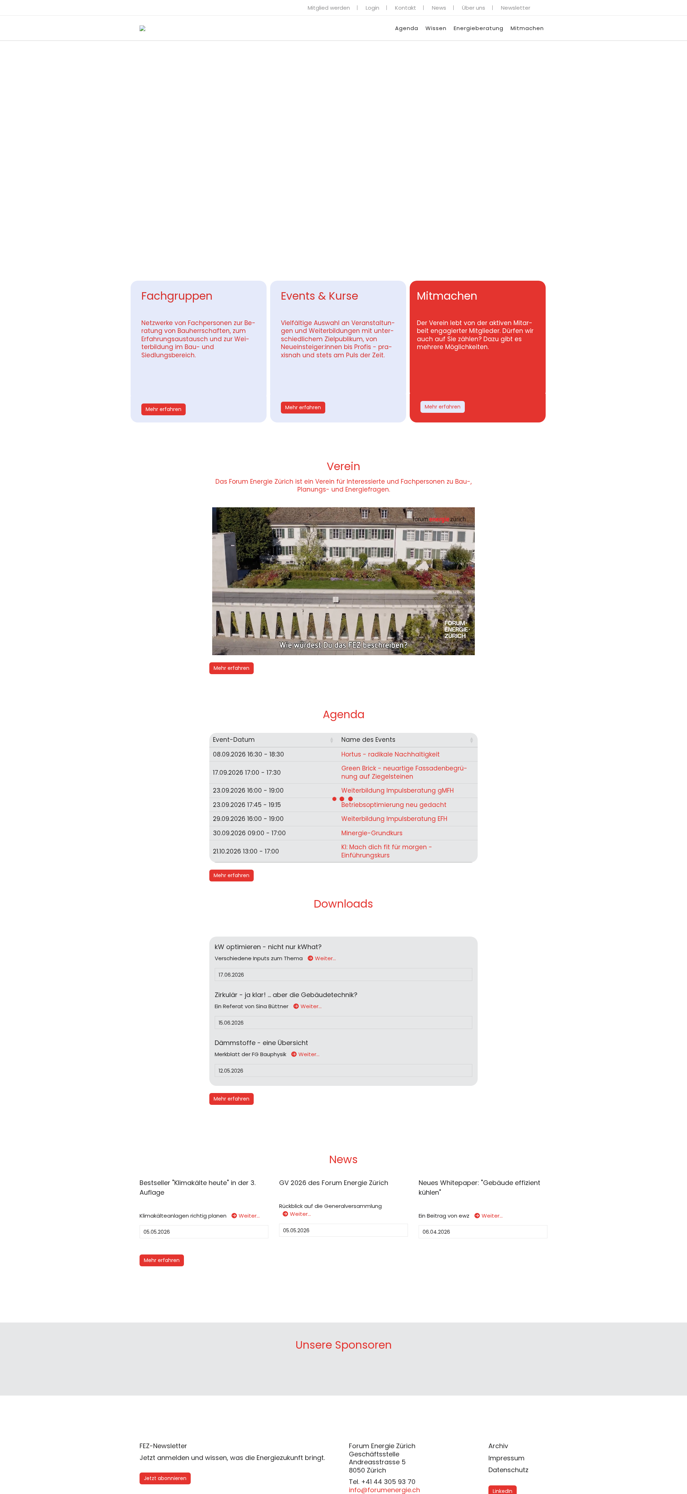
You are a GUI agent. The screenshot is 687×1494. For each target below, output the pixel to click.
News (439, 7)
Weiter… (325, 958)
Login (372, 7)
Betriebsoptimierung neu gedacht (394, 805)
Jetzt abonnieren (165, 1478)
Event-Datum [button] (234, 739)
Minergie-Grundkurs (372, 833)
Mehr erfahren (163, 409)
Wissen (436, 28)
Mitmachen (527, 28)
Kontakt (405, 7)
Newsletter (515, 7)
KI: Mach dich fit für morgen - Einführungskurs (386, 851)
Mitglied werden (329, 7)
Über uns (473, 7)
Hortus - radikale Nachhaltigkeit (390, 754)
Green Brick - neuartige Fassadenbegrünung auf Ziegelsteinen (404, 772)
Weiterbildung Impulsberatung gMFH (397, 790)
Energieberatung (478, 28)
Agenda (406, 28)
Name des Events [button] (368, 739)
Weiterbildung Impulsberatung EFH (394, 818)
